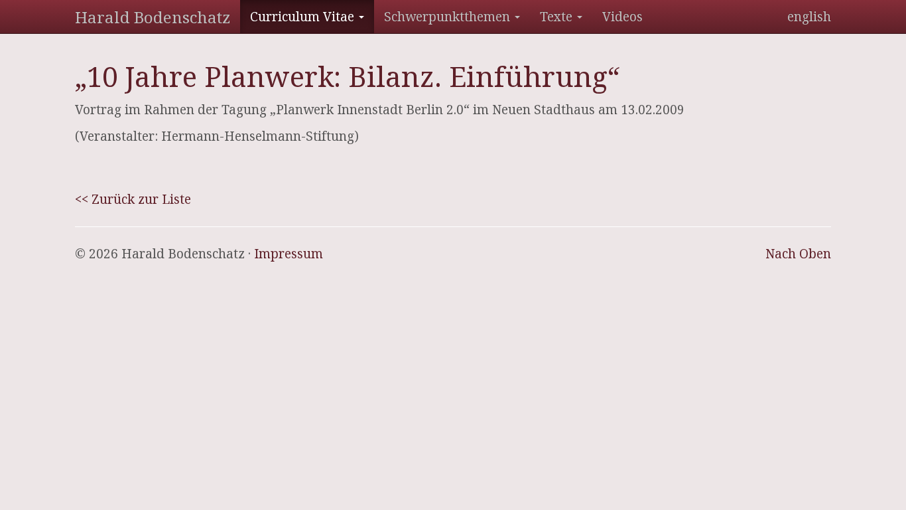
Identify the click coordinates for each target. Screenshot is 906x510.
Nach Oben (798, 253)
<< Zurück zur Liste (133, 199)
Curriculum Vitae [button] (303, 16)
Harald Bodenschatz (152, 17)
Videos (622, 16)
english (809, 16)
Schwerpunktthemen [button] (448, 16)
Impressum (288, 253)
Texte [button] (558, 16)
